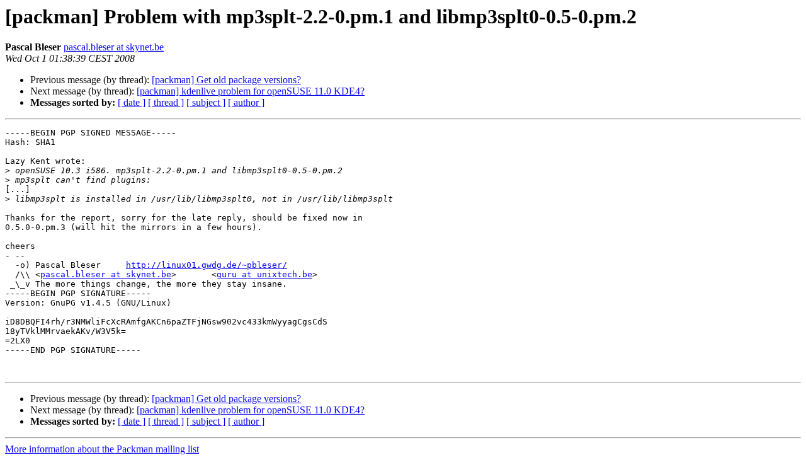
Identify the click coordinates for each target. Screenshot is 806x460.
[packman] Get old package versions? (226, 79)
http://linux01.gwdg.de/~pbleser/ (206, 265)
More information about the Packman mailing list (102, 449)
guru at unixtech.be (264, 274)
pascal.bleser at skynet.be (114, 47)
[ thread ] (166, 102)
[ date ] (131, 102)
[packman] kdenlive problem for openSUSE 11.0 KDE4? (251, 91)
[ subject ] (205, 102)
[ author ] (246, 102)
